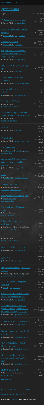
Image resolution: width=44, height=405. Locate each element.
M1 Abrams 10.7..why (10, 101)
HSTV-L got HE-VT (9, 370)
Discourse (14, 399)
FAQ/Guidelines (25, 390)
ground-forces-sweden (8, 276)
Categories (12, 390)
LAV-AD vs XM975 (9, 148)
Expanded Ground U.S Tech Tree (15, 321)
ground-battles (6, 106)
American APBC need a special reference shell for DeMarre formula (14, 162)
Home (3, 390)
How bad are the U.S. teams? (13, 247)
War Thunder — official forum (13, 2)
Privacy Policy (21, 394)
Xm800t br (6, 258)
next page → (6, 379)
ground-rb (4, 229)
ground (17, 95)
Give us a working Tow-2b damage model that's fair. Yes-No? (14, 358)
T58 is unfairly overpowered (13, 20)
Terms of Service (7, 394)
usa (16, 23)
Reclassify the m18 (9, 41)
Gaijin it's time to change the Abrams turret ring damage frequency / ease (13, 53)
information (5, 121)
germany (18, 83)
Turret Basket (7, 138)
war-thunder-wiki (15, 190)
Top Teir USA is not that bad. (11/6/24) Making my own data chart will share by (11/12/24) (14, 309)
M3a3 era (5, 127)
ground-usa (21, 23)
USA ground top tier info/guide (14, 195)
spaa (2, 153)
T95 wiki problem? (9, 184)
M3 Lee (4, 235)
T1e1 (3, 174)
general (3, 201)
